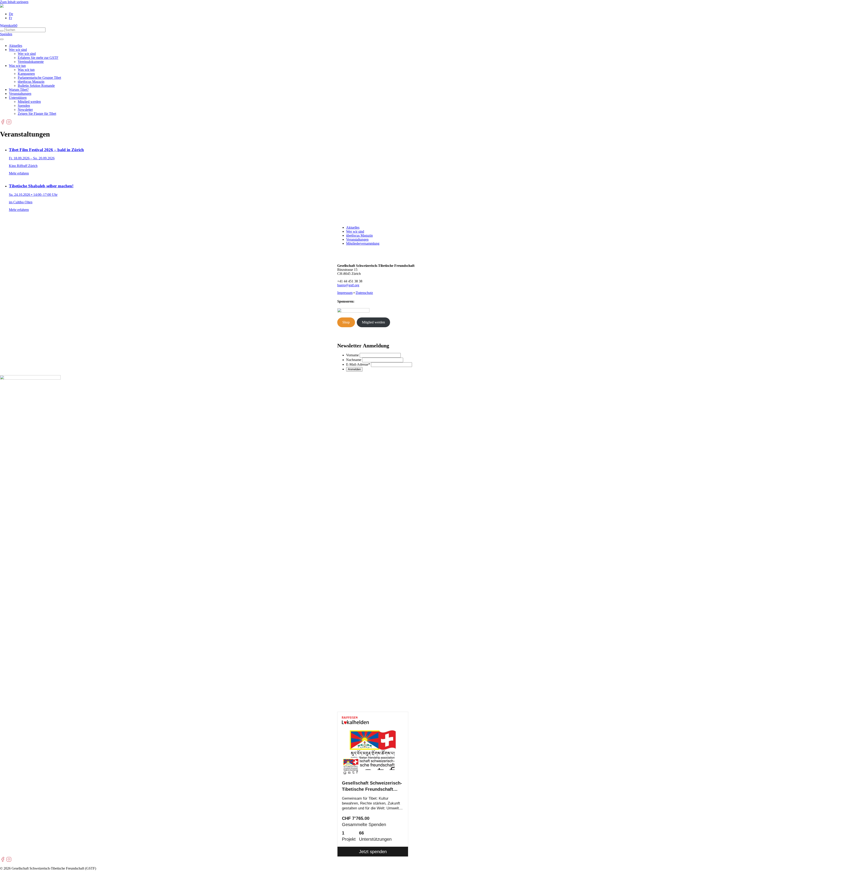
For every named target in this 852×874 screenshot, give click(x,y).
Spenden (6, 34)
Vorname (352, 355)
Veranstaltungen (20, 93)
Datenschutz (364, 293)
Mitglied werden (29, 101)
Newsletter (25, 109)
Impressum (345, 293)
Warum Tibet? (19, 89)
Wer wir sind (18, 50)
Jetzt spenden (373, 851)
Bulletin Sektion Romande (36, 85)
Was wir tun (17, 65)
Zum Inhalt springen (14, 2)
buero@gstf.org (348, 285)
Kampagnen (26, 73)
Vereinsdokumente (31, 61)
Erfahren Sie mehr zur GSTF (38, 57)
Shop (346, 322)
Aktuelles (15, 46)
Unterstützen (18, 97)
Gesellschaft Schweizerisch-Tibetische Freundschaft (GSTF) (372, 787)
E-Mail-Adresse (358, 364)
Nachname (353, 360)
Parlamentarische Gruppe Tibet (39, 77)
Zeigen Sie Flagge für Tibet (37, 113)
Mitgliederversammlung (362, 243)
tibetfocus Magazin (31, 81)
